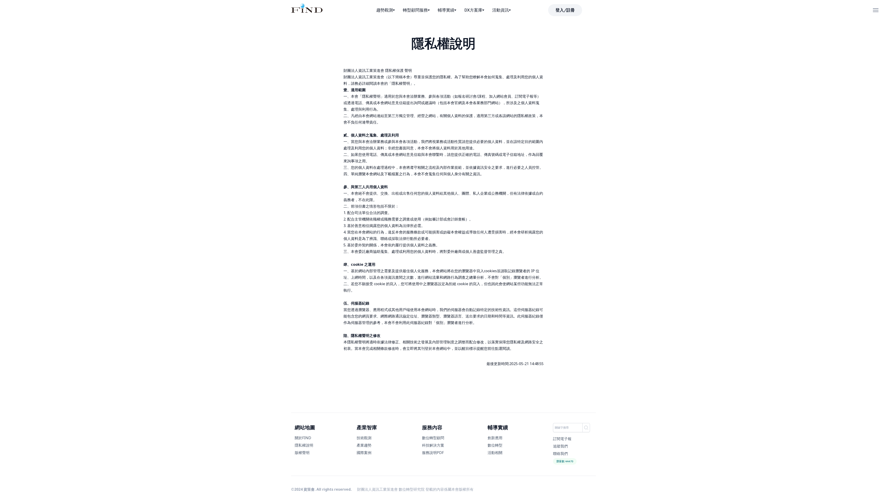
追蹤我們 (560, 446)
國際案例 (364, 452)
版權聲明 (302, 452)
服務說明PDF (433, 452)
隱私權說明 (304, 445)
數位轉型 (495, 445)
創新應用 (495, 437)
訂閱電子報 (562, 438)
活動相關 (495, 452)
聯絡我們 (560, 453)
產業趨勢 (364, 445)
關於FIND (303, 437)
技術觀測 (364, 437)
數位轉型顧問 (433, 437)
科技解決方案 (433, 445)
